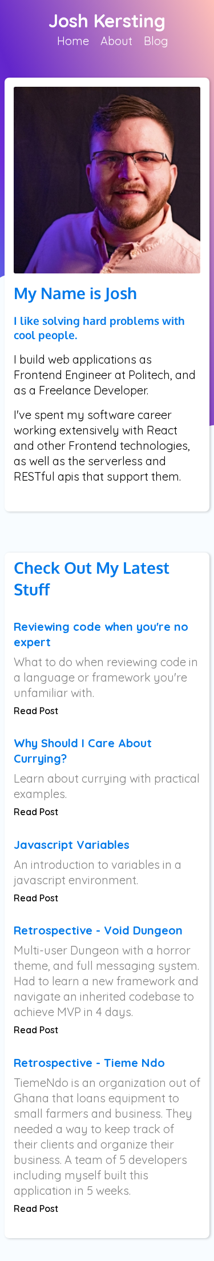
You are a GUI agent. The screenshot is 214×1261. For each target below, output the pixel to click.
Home (73, 41)
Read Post (36, 710)
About (116, 41)
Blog (156, 41)
